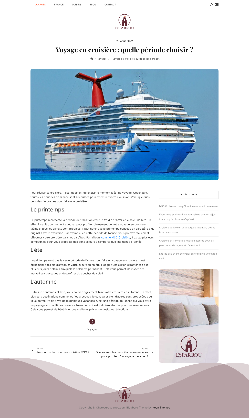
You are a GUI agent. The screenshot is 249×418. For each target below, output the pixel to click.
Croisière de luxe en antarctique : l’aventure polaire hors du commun (187, 230)
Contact (110, 4)
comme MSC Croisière (115, 237)
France (59, 4)
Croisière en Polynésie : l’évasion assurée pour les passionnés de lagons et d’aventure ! (186, 243)
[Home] (92, 58)
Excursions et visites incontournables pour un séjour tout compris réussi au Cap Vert (187, 217)
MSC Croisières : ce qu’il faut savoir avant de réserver (189, 206)
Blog (93, 4)
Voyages (40, 4)
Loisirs (76, 4)
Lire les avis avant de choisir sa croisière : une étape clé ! (188, 256)
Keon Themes (161, 407)
